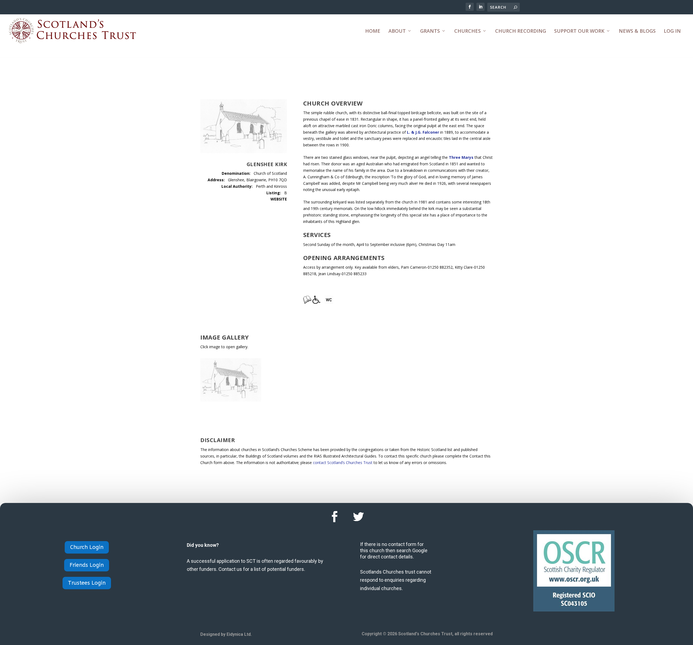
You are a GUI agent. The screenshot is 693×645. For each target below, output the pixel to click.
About (397, 31)
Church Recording (520, 31)
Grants (430, 31)
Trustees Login (87, 583)
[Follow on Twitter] (358, 517)
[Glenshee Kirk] (230, 400)
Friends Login (87, 565)
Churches (467, 31)
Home (372, 31)
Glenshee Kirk (267, 164)
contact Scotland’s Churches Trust (342, 462)
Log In (672, 31)
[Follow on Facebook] (334, 517)
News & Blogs (637, 31)
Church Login (86, 547)
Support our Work (579, 31)
